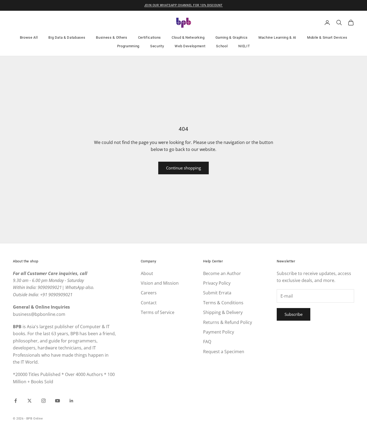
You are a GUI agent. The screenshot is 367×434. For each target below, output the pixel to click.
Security (157, 46)
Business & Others (111, 37)
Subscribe (294, 314)
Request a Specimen (223, 352)
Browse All (29, 37)
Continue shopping (183, 168)
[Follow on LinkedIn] (71, 400)
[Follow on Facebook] (15, 400)
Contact (149, 303)
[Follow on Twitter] (29, 400)
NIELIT (244, 46)
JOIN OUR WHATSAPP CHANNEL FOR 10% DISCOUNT (183, 5)
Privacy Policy (217, 283)
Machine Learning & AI (277, 37)
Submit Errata (217, 293)
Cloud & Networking (188, 37)
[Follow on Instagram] (43, 400)
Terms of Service (157, 312)
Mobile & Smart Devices (327, 37)
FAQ (207, 342)
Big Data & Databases (66, 37)
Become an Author (222, 273)
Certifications (149, 37)
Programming (128, 46)
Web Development (190, 46)
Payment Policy (218, 332)
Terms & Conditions (223, 303)
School (222, 46)
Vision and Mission (160, 283)
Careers (149, 293)
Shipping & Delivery (223, 312)
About (147, 273)
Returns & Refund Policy (227, 322)
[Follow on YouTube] (57, 400)
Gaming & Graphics (231, 37)
